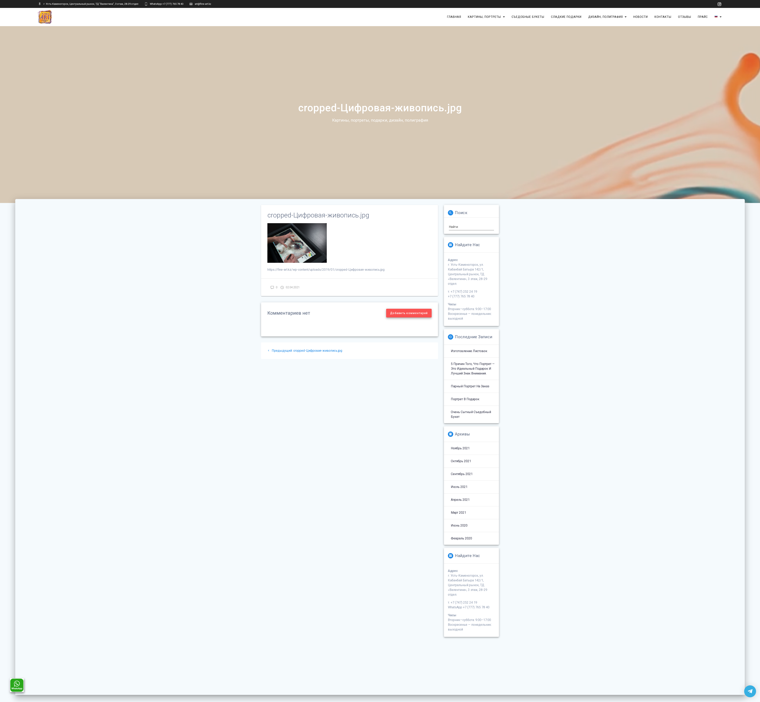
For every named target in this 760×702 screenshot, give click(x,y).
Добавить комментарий (409, 313)
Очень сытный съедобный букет (471, 414)
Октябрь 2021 (461, 461)
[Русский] (718, 17)
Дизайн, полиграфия (605, 16)
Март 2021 (458, 512)
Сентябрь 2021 (462, 474)
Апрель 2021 (460, 500)
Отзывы (684, 16)
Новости (640, 16)
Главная (454, 16)
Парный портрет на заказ (470, 386)
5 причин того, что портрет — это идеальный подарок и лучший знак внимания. (473, 368)
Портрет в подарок (465, 399)
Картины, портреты (484, 16)
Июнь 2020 (459, 525)
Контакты (663, 16)
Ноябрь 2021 (460, 448)
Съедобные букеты (528, 16)
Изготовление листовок (469, 351)
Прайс (703, 16)
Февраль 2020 (461, 538)
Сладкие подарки (566, 16)
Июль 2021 (459, 487)
